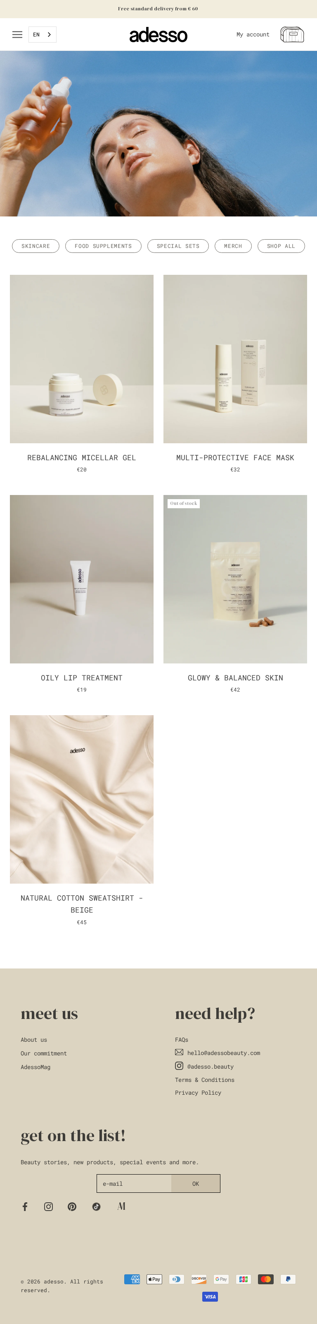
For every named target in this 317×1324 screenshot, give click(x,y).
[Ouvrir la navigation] (17, 34)
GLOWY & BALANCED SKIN (235, 677)
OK (195, 1183)
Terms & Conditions (204, 1080)
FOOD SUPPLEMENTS (103, 246)
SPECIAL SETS (178, 246)
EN (36, 34)
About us (34, 1039)
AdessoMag (35, 1067)
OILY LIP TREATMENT (82, 677)
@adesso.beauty (210, 1066)
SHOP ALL (281, 246)
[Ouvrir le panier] (292, 34)
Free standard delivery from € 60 (158, 8)
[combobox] (42, 34)
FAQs (181, 1039)
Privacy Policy (198, 1092)
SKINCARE (35, 246)
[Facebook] (25, 1206)
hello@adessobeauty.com (223, 1053)
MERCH (233, 246)
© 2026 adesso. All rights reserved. (62, 1286)
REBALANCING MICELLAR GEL (81, 457)
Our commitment (44, 1053)
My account (253, 34)
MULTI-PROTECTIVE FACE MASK (235, 457)
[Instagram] (48, 1206)
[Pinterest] (72, 1206)
